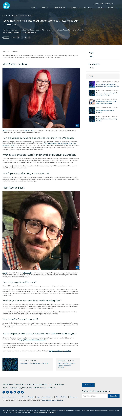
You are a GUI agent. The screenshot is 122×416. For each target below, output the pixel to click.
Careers (74, 8)
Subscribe (113, 396)
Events (110, 8)
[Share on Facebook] (18, 37)
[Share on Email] (29, 37)
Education (87, 8)
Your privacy (73, 397)
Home (3, 15)
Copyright (31, 397)
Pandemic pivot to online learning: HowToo (106, 120)
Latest (91, 76)
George (4, 273)
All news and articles (26, 15)
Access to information (9, 397)
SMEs (91, 56)
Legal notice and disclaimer (45, 397)
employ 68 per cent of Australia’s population (32, 340)
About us (92, 68)
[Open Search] (117, 8)
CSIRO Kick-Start (29, 130)
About (32, 8)
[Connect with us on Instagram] (7, 392)
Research (44, 8)
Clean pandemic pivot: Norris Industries (105, 111)
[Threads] (18, 392)
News (100, 8)
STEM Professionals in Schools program (56, 144)
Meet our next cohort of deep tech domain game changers (106, 94)
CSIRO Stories (14, 15)
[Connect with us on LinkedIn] (11, 392)
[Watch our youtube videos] (22, 392)
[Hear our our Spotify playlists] (15, 392)
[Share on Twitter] (22, 37)
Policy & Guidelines (61, 397)
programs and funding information (60, 351)
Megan (4, 130)
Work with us (60, 8)
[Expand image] (41, 98)
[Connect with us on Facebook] (3, 392)
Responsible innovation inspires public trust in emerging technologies (107, 85)
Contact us (88, 385)
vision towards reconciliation (47, 412)
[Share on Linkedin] (25, 37)
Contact (5, 37)
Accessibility (21, 397)
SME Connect (27, 273)
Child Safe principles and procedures (52, 400)
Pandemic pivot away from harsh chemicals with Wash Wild (106, 102)
